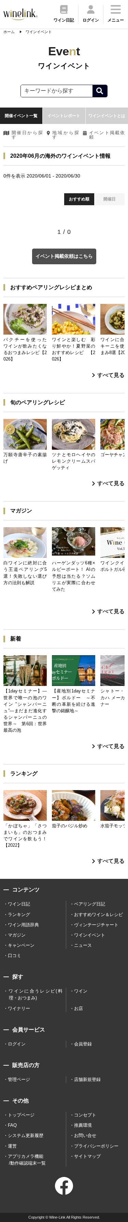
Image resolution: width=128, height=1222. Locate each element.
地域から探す (65, 135)
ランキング (19, 914)
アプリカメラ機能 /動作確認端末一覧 (27, 1160)
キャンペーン (21, 945)
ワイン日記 (19, 904)
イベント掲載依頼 (107, 135)
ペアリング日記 (89, 904)
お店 (78, 1008)
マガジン (17, 935)
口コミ (14, 955)
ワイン (80, 991)
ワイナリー (19, 1008)
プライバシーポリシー (96, 1146)
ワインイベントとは (106, 115)
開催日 (109, 199)
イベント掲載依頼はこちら (64, 256)
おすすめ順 (79, 199)
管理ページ (19, 1079)
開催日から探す (27, 135)
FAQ (12, 1125)
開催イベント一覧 (21, 115)
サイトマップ (87, 1156)
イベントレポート (63, 115)
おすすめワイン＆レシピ (98, 914)
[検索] (100, 91)
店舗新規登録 (87, 1079)
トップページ (21, 1115)
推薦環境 (83, 1125)
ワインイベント (89, 935)
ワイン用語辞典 (23, 924)
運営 (12, 1146)
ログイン (17, 1044)
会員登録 (83, 1044)
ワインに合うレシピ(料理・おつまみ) (35, 994)
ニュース (83, 945)
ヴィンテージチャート (96, 924)
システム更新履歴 (25, 1135)
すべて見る (111, 375)
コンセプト (85, 1115)
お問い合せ (85, 1135)
